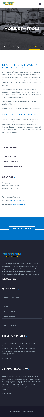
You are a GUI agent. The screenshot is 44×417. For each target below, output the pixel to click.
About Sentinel (10, 302)
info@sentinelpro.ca (17, 201)
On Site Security (11, 152)
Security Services (11, 297)
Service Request (11, 325)
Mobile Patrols (10, 147)
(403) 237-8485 (15, 197)
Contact (7, 321)
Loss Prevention (11, 161)
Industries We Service (13, 166)
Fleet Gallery (10, 316)
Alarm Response (10, 156)
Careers (7, 306)
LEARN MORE (7, 358)
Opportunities (10, 311)
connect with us (22, 229)
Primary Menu (40, 4)
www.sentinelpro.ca (18, 204)
